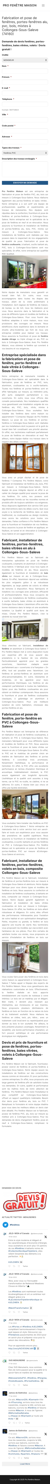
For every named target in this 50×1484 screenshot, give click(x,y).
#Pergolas (42, 1378)
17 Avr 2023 (13, 1323)
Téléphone (8, 99)
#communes (14, 1454)
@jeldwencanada (37, 1233)
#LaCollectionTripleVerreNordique (23, 1299)
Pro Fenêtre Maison (20, 5)
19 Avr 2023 (13, 1237)
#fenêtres (32, 1408)
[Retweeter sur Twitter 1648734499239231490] (14, 1266)
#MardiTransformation (18, 1308)
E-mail (6, 88)
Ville (5, 114)
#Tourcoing (16, 1402)
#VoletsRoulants (15, 1381)
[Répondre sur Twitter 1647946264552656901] (10, 1385)
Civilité (5, 55)
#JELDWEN (13, 1262)
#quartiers (25, 1454)
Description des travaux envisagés (19, 158)
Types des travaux (11, 148)
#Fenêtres (19, 1248)
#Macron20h (22, 1399)
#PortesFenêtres (31, 1381)
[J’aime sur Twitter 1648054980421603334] (19, 1353)
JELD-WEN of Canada (19, 1233)
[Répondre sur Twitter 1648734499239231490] (10, 1266)
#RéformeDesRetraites (18, 1413)
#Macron (20, 1410)
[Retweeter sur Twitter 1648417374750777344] (14, 1312)
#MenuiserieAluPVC (17, 1378)
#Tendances (13, 1335)
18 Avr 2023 (13, 1277)
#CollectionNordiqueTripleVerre (22, 1251)
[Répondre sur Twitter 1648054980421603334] (10, 1353)
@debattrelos (33, 1393)
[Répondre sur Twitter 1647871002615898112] (10, 1458)
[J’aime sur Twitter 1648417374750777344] (19, 1312)
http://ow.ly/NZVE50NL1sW (20, 1348)
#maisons (35, 1454)
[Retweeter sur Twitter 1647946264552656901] (14, 1385)
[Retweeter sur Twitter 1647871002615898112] (14, 1458)
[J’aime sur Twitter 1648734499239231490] (19, 1266)
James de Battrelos (18, 1393)
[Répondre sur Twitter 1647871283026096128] (10, 1423)
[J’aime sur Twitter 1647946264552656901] (19, 1385)
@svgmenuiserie (32, 1360)
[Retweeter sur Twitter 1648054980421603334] (14, 1353)
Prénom (7, 77)
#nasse (14, 1416)
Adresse (7, 136)
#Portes (15, 1326)
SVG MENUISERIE (17, 1360)
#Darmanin (34, 1399)
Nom (5, 66)
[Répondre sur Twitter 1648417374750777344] (10, 1312)
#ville (10, 1419)
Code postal (8, 125)
